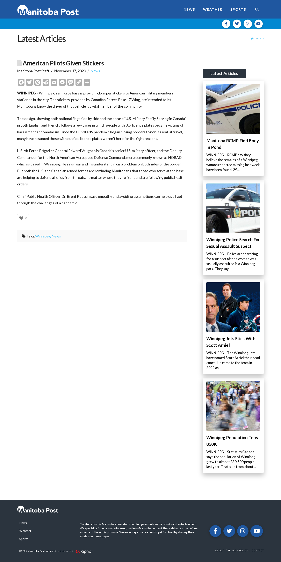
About (219, 550)
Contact (258, 550)
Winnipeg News (48, 236)
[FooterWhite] (83, 551)
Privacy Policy (238, 550)
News (95, 71)
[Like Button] (21, 218)
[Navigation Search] (257, 9)
